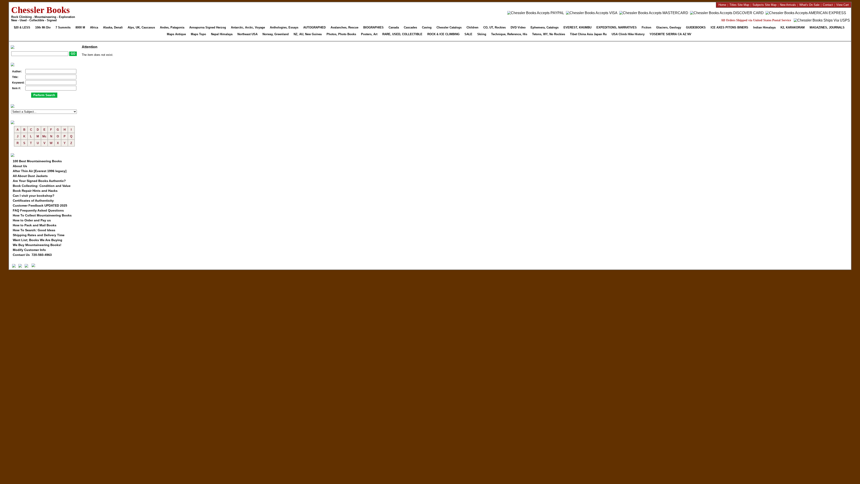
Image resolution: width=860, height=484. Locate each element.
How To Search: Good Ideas (34, 230)
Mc (44, 136)
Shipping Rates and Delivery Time (38, 235)
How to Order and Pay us (32, 220)
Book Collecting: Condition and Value (42, 186)
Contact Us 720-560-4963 (32, 255)
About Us (20, 166)
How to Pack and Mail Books (34, 225)
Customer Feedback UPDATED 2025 (40, 205)
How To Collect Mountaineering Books (42, 215)
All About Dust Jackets (30, 176)
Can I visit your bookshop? (33, 195)
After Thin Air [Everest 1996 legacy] (40, 171)
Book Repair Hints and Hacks (35, 190)
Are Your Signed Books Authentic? (39, 181)
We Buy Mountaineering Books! (37, 245)
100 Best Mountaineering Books (37, 161)
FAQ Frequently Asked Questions (38, 210)
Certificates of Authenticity (33, 200)
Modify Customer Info (29, 250)
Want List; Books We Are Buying (37, 240)
